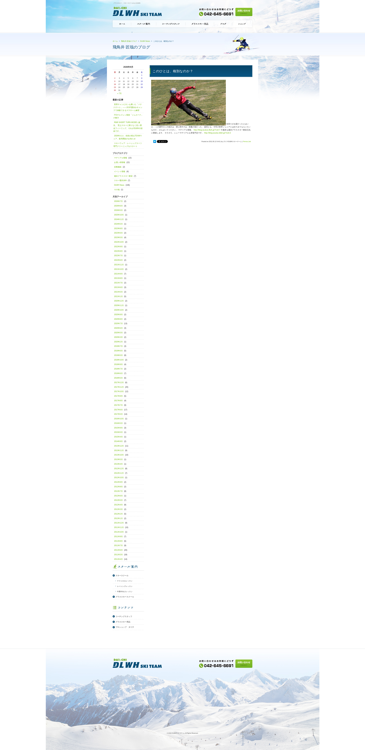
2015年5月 (118, 432)
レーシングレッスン (124, 586)
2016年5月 (118, 423)
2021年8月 (118, 278)
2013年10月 (119, 455)
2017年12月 (119, 382)
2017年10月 (119, 391)
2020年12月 (119, 301)
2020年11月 (119, 305)
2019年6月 (118, 351)
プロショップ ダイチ (124, 627)
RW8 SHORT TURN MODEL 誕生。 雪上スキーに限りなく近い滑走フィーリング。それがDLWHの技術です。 (128, 126)
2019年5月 (118, 355)
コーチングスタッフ (123, 616)
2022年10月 (119, 242)
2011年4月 (118, 559)
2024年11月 (119, 219)
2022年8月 (118, 251)
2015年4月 (118, 437)
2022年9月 (118, 246)
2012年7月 (118, 491)
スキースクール (121, 575)
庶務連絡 (117, 167)
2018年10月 (119, 360)
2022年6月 (118, 260)
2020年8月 (118, 319)
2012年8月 (118, 487)
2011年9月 (118, 536)
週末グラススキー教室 (123, 176)
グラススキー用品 (122, 622)
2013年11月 (119, 450)
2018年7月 (118, 369)
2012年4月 (118, 505)
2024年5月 (118, 224)
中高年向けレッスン (124, 592)
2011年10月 (119, 532)
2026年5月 (118, 210)
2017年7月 (118, 405)
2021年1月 (118, 296)
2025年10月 (119, 215)
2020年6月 (118, 328)
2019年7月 (118, 346)
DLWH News (119, 185)
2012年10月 (119, 477)
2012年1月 (118, 518)
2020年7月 (118, 323)
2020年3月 (118, 337)
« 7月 (119, 93)
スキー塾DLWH (120, 180)
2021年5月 (118, 292)
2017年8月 (118, 401)
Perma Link (247, 141)
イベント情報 (119, 171)
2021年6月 (118, 287)
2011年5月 (118, 555)
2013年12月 (119, 446)
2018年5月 (118, 378)
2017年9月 (118, 396)
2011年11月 (119, 527)
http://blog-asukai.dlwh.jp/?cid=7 (207, 130)
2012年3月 (118, 509)
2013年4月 (118, 464)
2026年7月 (118, 201)
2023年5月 (118, 237)
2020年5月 (118, 333)
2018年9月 (118, 364)
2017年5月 (118, 414)
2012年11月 (119, 473)
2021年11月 (119, 265)
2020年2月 (118, 342)
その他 (117, 189)
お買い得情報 (119, 162)
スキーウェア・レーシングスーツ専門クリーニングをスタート (127, 144)
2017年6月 (118, 410)
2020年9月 (118, 314)
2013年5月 (118, 459)
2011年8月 (118, 541)
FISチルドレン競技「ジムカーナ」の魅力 (128, 116)
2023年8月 (118, 228)
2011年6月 (118, 550)
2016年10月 (119, 419)
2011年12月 (119, 523)
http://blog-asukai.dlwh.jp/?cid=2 (217, 133)
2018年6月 (118, 373)
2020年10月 (119, 310)
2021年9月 (118, 274)
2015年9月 (118, 428)
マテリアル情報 (120, 158)
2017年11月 (119, 387)
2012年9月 (118, 482)
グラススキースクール (124, 597)
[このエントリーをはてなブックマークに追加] (154, 141)
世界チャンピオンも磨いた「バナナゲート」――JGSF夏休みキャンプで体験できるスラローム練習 (127, 107)
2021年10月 (119, 269)
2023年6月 (118, 233)
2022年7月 (118, 255)
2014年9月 (118, 441)
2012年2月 (118, 514)
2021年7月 (118, 283)
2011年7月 (118, 545)
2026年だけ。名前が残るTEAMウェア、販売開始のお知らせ (127, 137)
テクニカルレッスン (124, 581)
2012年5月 (118, 500)
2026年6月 (118, 206)
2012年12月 (119, 468)
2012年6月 (118, 496)
